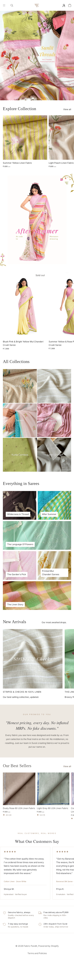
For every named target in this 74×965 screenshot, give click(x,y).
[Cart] (70, 5)
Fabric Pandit (30, 946)
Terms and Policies (37, 953)
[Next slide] (67, 141)
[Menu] (4, 5)
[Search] (12, 5)
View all (67, 109)
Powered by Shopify (48, 946)
